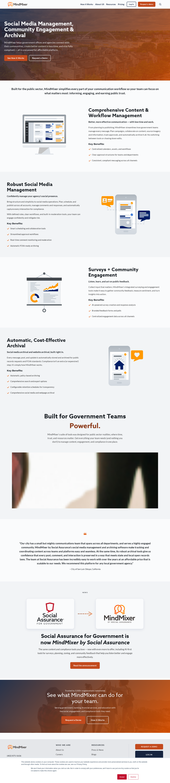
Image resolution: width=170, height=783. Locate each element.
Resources (111, 4)
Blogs (94, 754)
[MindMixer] (17, 747)
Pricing (121, 4)
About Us (60, 750)
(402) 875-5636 (14, 756)
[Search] (160, 4)
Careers (59, 754)
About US (99, 4)
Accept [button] (122, 777)
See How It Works (15, 58)
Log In (131, 4)
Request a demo (146, 4)
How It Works (98, 720)
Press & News (98, 750)
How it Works (86, 4)
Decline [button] (133, 777)
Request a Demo (40, 58)
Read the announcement (85, 665)
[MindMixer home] (17, 4)
